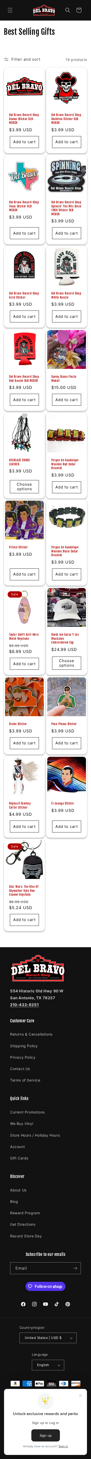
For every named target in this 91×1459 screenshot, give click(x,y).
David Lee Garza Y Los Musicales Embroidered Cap (65, 638)
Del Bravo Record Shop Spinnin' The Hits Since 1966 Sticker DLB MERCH (66, 208)
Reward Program (25, 1213)
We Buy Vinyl (21, 1123)
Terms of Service (25, 1080)
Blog (14, 1201)
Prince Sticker (18, 547)
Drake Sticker (18, 724)
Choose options (24, 486)
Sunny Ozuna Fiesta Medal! (63, 379)
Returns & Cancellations (31, 1034)
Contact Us (20, 1069)
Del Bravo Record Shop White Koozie (66, 295)
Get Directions (22, 1224)
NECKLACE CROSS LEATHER (19, 462)
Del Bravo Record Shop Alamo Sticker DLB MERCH (24, 119)
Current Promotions (27, 1112)
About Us (18, 1190)
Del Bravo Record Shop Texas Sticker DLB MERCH (24, 206)
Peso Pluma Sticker (64, 724)
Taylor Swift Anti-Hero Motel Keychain (24, 637)
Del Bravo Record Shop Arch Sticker (24, 295)
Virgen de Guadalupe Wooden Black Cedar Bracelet (64, 551)
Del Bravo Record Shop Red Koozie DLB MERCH (24, 379)
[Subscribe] (75, 1268)
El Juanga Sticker (62, 803)
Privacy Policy (22, 1057)
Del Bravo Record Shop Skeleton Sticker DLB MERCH (66, 119)
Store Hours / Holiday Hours (35, 1135)
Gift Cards (19, 1158)
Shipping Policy (24, 1046)
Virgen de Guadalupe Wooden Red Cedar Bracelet (64, 464)
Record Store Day (26, 1236)
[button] (10, 10)
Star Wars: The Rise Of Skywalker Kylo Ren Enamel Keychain (23, 890)
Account (17, 1146)
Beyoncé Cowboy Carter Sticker (20, 805)
